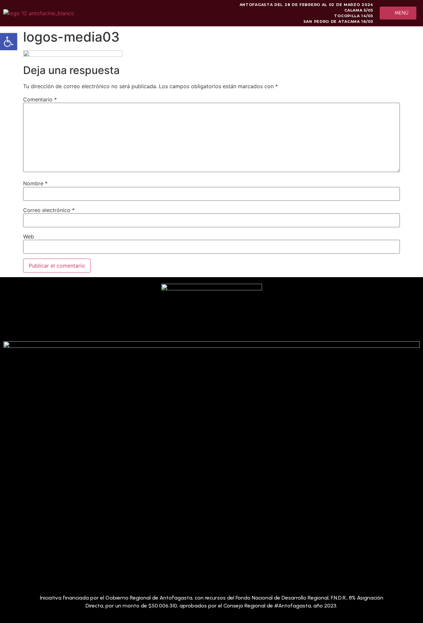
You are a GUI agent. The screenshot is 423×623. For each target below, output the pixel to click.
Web (28, 236)
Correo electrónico (49, 210)
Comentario (40, 99)
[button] (8, 41)
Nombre (35, 183)
